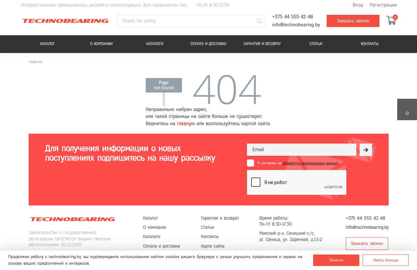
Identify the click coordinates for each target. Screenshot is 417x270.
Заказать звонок (353, 20)
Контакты (369, 44)
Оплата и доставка (208, 44)
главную (186, 123)
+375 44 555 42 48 (292, 16)
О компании (101, 44)
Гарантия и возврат (262, 44)
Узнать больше (385, 260)
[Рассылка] (366, 150)
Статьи (316, 44)
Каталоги (154, 44)
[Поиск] (259, 21)
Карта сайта (212, 246)
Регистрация (383, 5)
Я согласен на (298, 163)
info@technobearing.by (296, 24)
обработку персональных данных (311, 163)
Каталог (47, 44)
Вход (358, 5)
